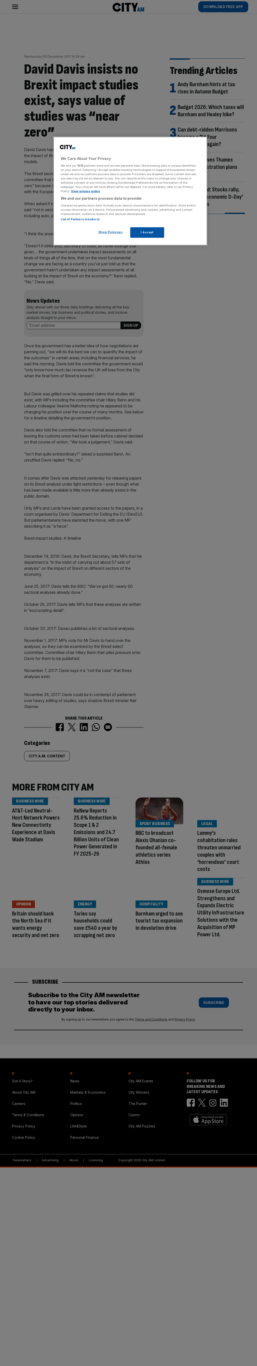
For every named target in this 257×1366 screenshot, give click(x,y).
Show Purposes (110, 232)
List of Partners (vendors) (80, 219)
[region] (130, 191)
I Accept (147, 232)
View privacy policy (85, 191)
